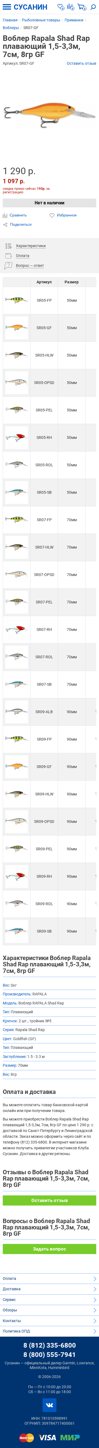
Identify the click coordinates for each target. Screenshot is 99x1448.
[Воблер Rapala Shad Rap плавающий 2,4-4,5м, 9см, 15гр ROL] (16, 904)
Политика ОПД (16, 1331)
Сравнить (18, 215)
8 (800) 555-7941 (49, 1354)
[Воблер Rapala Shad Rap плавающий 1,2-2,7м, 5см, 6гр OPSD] (16, 382)
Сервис (9, 1299)
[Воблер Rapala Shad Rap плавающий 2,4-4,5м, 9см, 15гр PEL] (16, 849)
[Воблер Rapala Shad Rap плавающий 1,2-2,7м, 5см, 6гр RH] (16, 437)
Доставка (12, 1289)
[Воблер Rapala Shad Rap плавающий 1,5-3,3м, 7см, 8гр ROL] (16, 657)
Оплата (9, 1278)
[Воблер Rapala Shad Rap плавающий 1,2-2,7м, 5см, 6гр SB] (16, 492)
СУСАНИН (30, 7)
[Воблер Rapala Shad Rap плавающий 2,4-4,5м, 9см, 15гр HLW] (16, 794)
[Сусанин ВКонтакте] (49, 1405)
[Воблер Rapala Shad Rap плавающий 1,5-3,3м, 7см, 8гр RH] (16, 629)
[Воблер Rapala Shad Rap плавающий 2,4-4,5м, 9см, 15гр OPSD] (16, 821)
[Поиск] (93, 7)
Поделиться (20, 224)
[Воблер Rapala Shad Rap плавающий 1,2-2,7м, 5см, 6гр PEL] (16, 410)
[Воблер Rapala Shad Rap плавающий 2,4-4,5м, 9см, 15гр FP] (16, 739)
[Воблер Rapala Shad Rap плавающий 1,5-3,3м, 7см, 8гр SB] (16, 684)
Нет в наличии (49, 202)
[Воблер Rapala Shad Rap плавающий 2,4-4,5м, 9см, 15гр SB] (16, 931)
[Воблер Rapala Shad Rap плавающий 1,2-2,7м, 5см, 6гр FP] (16, 300)
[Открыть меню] (7, 6)
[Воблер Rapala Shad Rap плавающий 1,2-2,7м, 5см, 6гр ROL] (16, 465)
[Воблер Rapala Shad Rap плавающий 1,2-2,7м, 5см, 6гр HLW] (16, 355)
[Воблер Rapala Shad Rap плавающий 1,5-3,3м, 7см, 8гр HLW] (16, 547)
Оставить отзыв (81, 63)
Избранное (66, 215)
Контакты (12, 1321)
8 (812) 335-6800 (49, 1345)
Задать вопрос (49, 1249)
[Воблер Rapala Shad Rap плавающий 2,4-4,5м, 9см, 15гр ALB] (16, 712)
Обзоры (10, 1310)
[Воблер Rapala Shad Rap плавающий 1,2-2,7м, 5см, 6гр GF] (16, 328)
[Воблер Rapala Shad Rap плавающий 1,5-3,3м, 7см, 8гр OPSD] (16, 574)
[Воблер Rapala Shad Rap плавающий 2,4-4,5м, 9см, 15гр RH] (16, 876)
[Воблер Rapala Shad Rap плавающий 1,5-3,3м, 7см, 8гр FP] (16, 520)
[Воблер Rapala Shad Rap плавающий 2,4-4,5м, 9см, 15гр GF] (16, 766)
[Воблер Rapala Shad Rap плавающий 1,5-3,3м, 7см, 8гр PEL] (16, 602)
